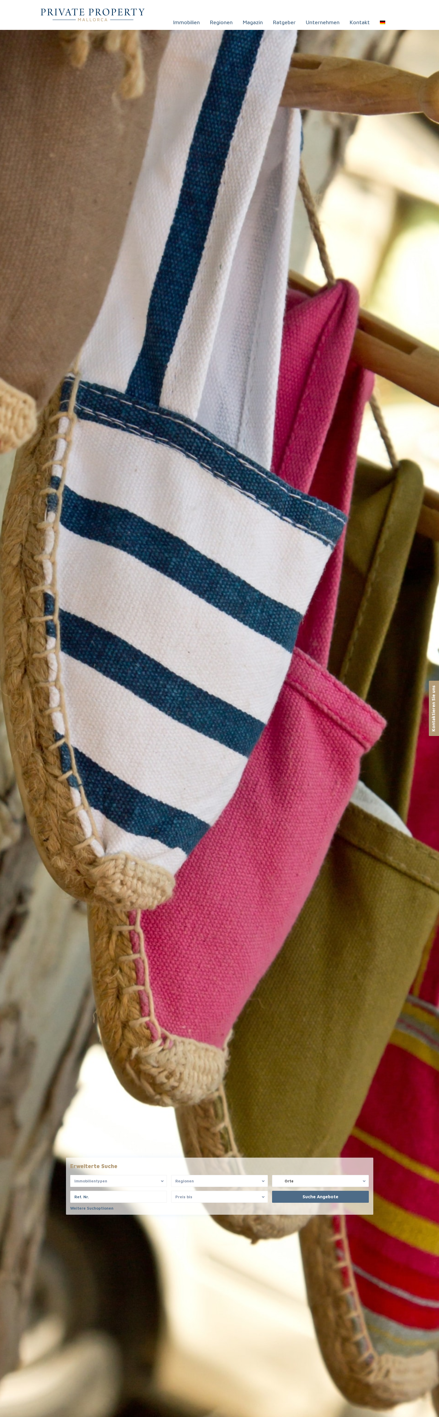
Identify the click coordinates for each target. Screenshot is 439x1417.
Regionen (221, 22)
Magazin (253, 22)
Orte (289, 1181)
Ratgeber (284, 22)
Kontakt (360, 22)
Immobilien (186, 22)
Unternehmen (323, 22)
